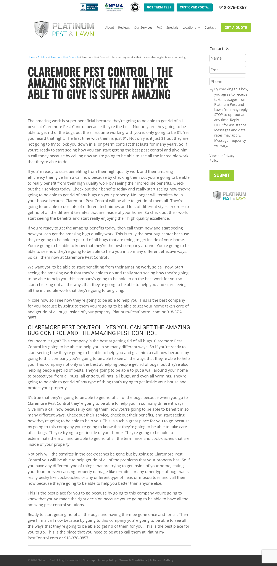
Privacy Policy (107, 560)
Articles (42, 57)
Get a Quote (236, 28)
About (109, 27)
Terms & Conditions (133, 560)
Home (31, 57)
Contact (210, 27)
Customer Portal (194, 7)
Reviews (124, 27)
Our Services (143, 27)
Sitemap (89, 560)
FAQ (159, 27)
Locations (189, 27)
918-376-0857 (232, 7)
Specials (172, 27)
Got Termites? (159, 7)
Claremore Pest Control (63, 57)
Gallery (168, 560)
